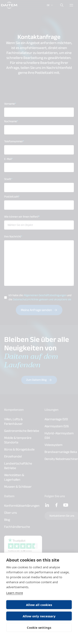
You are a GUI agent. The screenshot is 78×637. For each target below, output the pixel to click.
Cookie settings (39, 627)
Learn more (14, 593)
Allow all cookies (39, 605)
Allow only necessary (39, 616)
